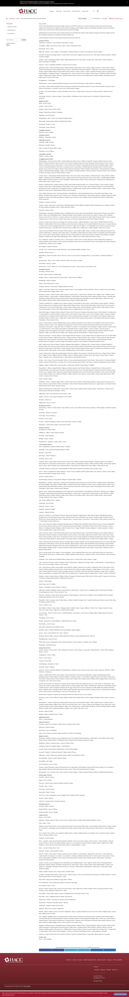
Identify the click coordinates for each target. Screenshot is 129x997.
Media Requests (11, 30)
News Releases (11, 33)
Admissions (59, 11)
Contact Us (68, 960)
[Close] (127, 2)
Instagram (102, 969)
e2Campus (109, 960)
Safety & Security (101, 960)
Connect (96, 966)
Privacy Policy (27, 986)
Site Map (79, 960)
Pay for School (66, 11)
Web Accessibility (117, 960)
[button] (94, 11)
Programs (51, 11)
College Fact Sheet (12, 26)
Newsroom (12, 18)
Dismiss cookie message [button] (120, 994)
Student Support (76, 11)
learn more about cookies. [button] (8, 994)
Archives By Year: (10, 43)
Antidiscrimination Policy (89, 960)
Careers (74, 960)
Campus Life (85, 11)
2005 (17, 18)
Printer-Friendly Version (116, 18)
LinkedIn (108, 969)
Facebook (96, 969)
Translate (105, 18)
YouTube (114, 969)
